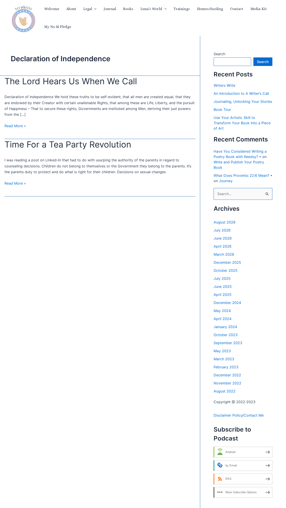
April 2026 (222, 246)
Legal (87, 9)
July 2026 (222, 230)
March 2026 (224, 254)
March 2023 (224, 359)
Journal (110, 9)
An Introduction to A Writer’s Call (241, 93)
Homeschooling (210, 9)
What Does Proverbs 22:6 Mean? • (243, 175)
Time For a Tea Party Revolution (67, 144)
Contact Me (254, 415)
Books (128, 9)
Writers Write (224, 85)
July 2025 (222, 278)
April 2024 (222, 318)
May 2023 (222, 351)
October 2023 (226, 335)
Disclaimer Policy (228, 415)
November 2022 (227, 383)
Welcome (51, 9)
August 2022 (225, 391)
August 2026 (225, 222)
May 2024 (222, 310)
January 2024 (225, 327)
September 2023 (228, 343)
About (71, 9)
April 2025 (222, 294)
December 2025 (227, 262)
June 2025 (223, 286)
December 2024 (227, 302)
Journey (226, 181)
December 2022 (227, 375)
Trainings (182, 9)
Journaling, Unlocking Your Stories (243, 101)
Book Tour (222, 109)
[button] (94, 9)
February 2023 (226, 367)
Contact (236, 9)
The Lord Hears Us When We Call (70, 81)
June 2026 (223, 238)
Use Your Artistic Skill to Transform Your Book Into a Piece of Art (242, 123)
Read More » (15, 126)
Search (219, 54)
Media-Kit (258, 9)
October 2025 (226, 270)
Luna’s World (151, 9)
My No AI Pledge (57, 27)
